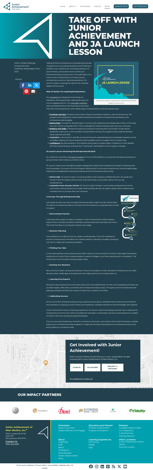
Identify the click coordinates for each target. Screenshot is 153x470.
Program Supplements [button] (99, 428)
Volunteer (92, 367)
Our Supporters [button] (126, 430)
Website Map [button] (64, 465)
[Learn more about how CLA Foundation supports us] (40, 411)
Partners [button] (123, 425)
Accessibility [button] (53, 465)
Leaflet (128, 387)
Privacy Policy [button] (41, 465)
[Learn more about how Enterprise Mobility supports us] (113, 411)
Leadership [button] (63, 442)
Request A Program (112, 367)
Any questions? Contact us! (81, 379)
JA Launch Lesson (76, 157)
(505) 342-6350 (12, 444)
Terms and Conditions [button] (25, 465)
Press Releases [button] (64, 453)
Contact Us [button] (11, 442)
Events (97, 6)
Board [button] (61, 447)
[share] (23, 86)
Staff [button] (60, 445)
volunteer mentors (79, 103)
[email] (33, 92)
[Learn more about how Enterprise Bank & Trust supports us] (88, 411)
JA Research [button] (63, 450)
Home (62, 6)
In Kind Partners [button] (126, 433)
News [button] (60, 458)
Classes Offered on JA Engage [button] (71, 430)
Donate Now (121, 6)
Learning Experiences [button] (100, 440)
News (107, 6)
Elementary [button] (94, 442)
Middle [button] (92, 445)
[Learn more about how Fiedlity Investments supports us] (137, 411)
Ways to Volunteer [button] (66, 428)
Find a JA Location (127, 447)
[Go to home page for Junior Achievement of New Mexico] (16, 6)
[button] (75, 6)
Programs (85, 6)
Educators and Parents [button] (101, 425)
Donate (76, 367)
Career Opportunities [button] (67, 456)
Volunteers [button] (64, 425)
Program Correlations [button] (98, 430)
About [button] (61, 440)
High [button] (91, 447)
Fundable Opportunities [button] (130, 428)
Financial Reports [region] (126, 436)
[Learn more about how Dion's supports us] (64, 411)
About (72, 6)
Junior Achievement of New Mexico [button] (131, 443)
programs (54, 97)
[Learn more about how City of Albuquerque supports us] (15, 411)
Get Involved (140, 6)
